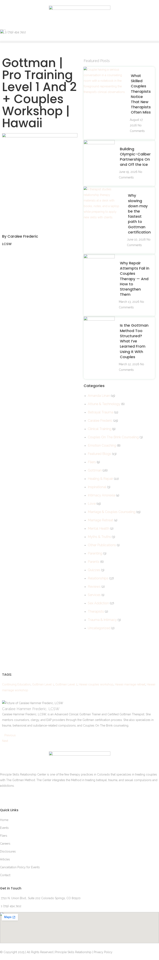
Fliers (92, 462)
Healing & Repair (100, 479)
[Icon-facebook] (27, 796)
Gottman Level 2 (66, 684)
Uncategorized (99, 628)
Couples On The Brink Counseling (113, 437)
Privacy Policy (103, 952)
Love (92, 504)
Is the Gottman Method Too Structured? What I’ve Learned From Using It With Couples (134, 341)
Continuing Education (16, 684)
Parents (93, 562)
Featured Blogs (99, 454)
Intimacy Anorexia (101, 495)
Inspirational (97, 487)
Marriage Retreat (100, 520)
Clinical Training (99, 429)
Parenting (95, 553)
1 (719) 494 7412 (15, 32)
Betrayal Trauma (100, 412)
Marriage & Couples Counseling (111, 512)
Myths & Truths (99, 537)
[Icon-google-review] (16, 796)
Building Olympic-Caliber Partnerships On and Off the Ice (135, 156)
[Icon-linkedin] (5, 796)
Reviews (94, 587)
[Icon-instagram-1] (39, 796)
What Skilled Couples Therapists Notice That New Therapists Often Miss (141, 94)
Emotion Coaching (102, 445)
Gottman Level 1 (43, 684)
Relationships (98, 578)
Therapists (96, 611)
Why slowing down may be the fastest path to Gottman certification (139, 214)
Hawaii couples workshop (96, 684)
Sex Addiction (98, 603)
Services (94, 595)
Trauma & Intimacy (102, 620)
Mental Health (98, 528)
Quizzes (94, 570)
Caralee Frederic (100, 421)
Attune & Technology (104, 404)
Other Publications (102, 545)
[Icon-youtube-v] (50, 796)
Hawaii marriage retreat (130, 684)
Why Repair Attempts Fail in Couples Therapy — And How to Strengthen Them (134, 278)
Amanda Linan (99, 396)
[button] (79, 42)
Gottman (95, 470)
